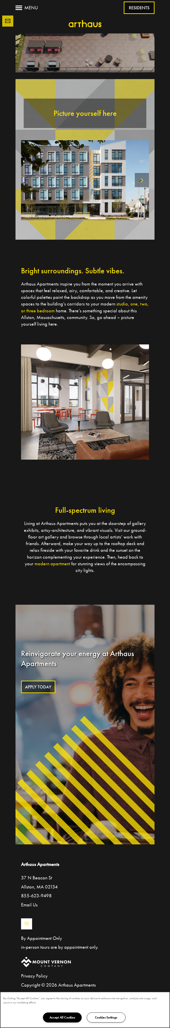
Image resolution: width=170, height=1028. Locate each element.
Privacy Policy (34, 976)
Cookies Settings (106, 1017)
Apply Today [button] (38, 687)
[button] (139, 8)
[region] (85, 1010)
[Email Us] (7, 21)
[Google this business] (26, 923)
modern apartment (52, 563)
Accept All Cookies (62, 1017)
